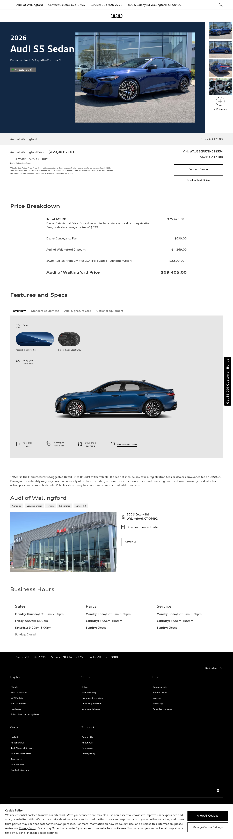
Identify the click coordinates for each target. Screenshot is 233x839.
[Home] (116, 16)
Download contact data (142, 527)
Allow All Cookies (207, 815)
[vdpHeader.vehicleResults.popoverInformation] (31, 70)
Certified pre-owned (92, 703)
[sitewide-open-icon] (221, 5)
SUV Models (17, 698)
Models (14, 687)
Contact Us (87, 737)
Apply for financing (162, 709)
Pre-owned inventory (92, 698)
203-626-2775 (112, 4)
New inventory (89, 692)
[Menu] (13, 16)
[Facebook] (218, 790)
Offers (85, 687)
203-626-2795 (74, 4)
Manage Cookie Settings (208, 827)
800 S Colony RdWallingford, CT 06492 (142, 516)
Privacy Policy (88, 753)
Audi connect (17, 764)
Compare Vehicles (91, 709)
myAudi (14, 737)
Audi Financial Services (22, 748)
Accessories (16, 759)
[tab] (19, 311)
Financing (158, 703)
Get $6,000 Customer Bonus (227, 381)
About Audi (87, 742)
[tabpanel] (116, 387)
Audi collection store (21, 753)
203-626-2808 (107, 657)
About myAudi (18, 742)
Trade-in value (160, 692)
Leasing (157, 698)
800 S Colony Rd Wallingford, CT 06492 (155, 4)
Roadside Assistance (21, 770)
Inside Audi (16, 709)
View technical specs (127, 444)
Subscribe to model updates (25, 714)
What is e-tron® (19, 692)
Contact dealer (160, 687)
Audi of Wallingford (29, 4)
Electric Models (18, 703)
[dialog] (116, 821)
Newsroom (87, 748)
